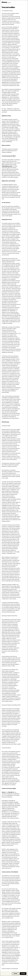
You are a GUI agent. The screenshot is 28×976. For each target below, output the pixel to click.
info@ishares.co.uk (7, 166)
